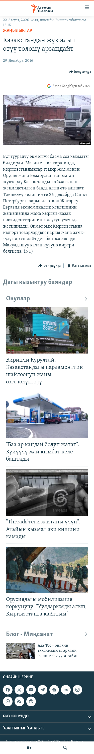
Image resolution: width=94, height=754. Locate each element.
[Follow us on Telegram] (42, 690)
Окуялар (18, 298)
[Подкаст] (31, 701)
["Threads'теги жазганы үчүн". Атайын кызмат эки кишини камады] (47, 492)
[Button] (80, 71)
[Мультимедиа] (28, 747)
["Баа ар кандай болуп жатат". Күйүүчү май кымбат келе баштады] (47, 415)
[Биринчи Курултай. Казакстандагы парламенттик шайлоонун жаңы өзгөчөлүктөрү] (47, 330)
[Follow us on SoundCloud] (65, 690)
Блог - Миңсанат (29, 634)
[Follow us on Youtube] (31, 690)
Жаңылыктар (17, 31)
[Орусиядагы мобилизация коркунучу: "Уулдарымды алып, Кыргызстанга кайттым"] (47, 570)
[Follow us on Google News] (54, 690)
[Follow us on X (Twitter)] (19, 690)
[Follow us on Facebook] (8, 690)
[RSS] (19, 701)
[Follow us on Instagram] (77, 690)
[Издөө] (65, 747)
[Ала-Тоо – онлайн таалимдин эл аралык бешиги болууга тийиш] (20, 651)
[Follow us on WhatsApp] (8, 701)
